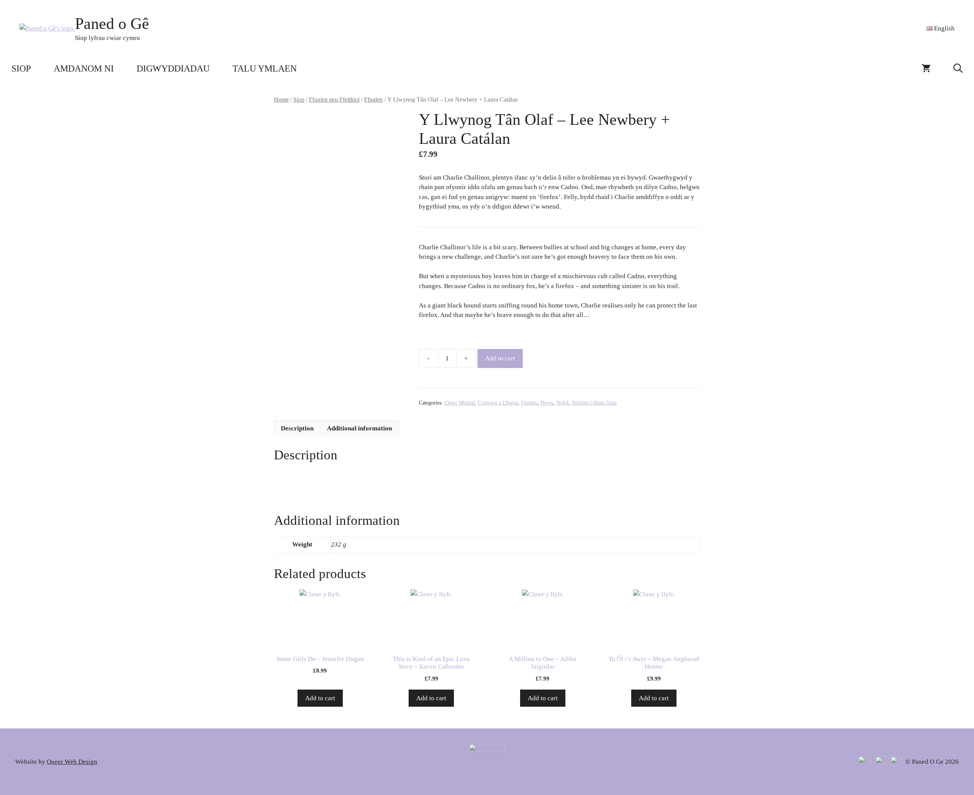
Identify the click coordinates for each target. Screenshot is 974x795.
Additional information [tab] (359, 428)
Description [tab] (297, 428)
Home (281, 99)
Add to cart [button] (320, 698)
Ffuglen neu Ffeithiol (334, 99)
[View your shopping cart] (926, 68)
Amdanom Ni (84, 68)
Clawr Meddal (459, 403)
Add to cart (500, 358)
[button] (958, 68)
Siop (21, 68)
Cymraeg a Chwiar (498, 403)
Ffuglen (373, 99)
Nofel (562, 403)
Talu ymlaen (264, 68)
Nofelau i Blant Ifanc (594, 403)
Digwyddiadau (173, 68)
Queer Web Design (72, 761)
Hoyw (547, 403)
